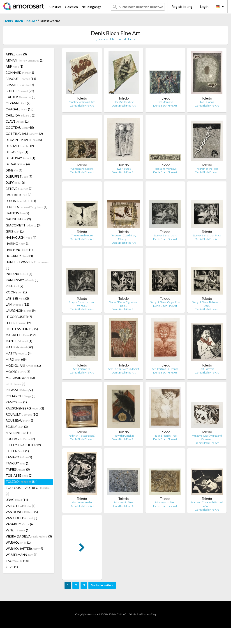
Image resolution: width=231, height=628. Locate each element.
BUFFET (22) (20, 91)
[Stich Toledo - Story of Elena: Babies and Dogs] (207, 274)
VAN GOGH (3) (21, 518)
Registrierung (181, 7)
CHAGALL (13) (19, 109)
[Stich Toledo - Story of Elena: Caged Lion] (165, 274)
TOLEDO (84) (21, 481)
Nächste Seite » (102, 585)
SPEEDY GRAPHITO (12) (23, 445)
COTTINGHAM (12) (24, 134)
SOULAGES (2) (20, 439)
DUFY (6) (15, 182)
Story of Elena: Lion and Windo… (82, 303)
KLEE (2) (14, 286)
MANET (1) (19, 341)
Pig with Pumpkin (123, 435)
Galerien (71, 7)
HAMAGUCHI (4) (21, 237)
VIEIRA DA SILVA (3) (29, 536)
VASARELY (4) (20, 524)
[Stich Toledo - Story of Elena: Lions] (165, 207)
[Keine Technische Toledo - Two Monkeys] (165, 73)
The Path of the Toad (206, 168)
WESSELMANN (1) (21, 555)
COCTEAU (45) (20, 127)
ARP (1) (14, 66)
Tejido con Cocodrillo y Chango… (123, 237)
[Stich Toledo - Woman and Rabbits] (82, 140)
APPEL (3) (16, 54)
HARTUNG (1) (19, 250)
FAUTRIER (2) (18, 195)
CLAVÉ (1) (17, 121)
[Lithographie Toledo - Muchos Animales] (82, 474)
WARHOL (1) (18, 542)
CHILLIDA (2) (20, 115)
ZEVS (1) (12, 567)
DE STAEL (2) (20, 146)
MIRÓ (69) (16, 359)
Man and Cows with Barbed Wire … (207, 504)
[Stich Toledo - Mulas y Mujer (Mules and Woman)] (207, 407)
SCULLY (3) (17, 426)
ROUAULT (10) (22, 414)
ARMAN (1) (25, 60)
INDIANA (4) (19, 274)
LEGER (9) (18, 323)
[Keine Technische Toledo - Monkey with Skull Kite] (82, 73)
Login (204, 7)
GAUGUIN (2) (18, 219)
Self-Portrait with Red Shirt (123, 369)
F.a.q (153, 614)
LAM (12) (17, 304)
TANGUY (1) (18, 463)
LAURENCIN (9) (21, 310)
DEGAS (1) (17, 152)
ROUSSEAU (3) (20, 420)
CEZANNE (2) (18, 103)
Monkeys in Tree (123, 502)
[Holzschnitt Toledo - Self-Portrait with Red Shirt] (123, 340)
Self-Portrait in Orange (165, 369)
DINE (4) (14, 170)
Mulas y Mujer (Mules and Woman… (207, 437)
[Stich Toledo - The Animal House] (82, 207)
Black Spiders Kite (123, 102)
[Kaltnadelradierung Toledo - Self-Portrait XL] (82, 340)
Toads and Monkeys (165, 168)
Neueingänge (91, 7)
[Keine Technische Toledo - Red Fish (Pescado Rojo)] (82, 407)
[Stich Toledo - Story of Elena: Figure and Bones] (123, 274)
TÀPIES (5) (18, 469)
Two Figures (124, 168)
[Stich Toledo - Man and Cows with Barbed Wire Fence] (207, 474)
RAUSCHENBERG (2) (25, 408)
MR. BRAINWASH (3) (20, 378)
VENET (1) (18, 530)
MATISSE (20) (19, 347)
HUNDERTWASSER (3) (28, 265)
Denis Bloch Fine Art (20, 21)
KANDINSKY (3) (22, 280)
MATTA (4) (19, 353)
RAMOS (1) (16, 402)
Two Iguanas (207, 102)
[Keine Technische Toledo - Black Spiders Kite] (124, 73)
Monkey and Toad (165, 502)
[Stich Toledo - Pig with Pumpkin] (123, 407)
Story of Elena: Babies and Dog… (207, 303)
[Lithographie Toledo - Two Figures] (123, 140)
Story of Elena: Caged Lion (165, 302)
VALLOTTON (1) (20, 506)
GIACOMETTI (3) (23, 225)
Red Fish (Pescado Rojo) (82, 435)
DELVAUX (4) (18, 164)
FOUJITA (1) (26, 207)
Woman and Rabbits (81, 168)
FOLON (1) (21, 201)
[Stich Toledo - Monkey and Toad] (165, 474)
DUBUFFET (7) (19, 176)
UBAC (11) (17, 500)
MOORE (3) (18, 371)
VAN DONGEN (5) (22, 512)
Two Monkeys (165, 102)
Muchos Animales (82, 502)
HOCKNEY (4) (19, 256)
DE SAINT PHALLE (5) (24, 140)
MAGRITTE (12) (21, 335)
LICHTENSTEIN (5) (22, 329)
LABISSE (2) (17, 298)
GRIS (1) (15, 231)
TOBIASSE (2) (19, 475)
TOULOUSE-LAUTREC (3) (28, 491)
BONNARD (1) (20, 72)
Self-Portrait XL (82, 369)
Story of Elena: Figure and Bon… (123, 303)
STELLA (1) (17, 451)
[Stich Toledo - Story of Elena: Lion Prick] (207, 207)
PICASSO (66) (19, 390)
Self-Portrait (207, 369)
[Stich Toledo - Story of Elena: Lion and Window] (82, 274)
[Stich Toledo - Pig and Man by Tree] (165, 407)
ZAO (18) (17, 561)
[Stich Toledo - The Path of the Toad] (207, 140)
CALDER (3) (20, 97)
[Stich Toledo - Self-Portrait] (207, 340)
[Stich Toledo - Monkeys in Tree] (123, 474)
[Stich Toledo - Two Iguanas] (206, 73)
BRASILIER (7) (20, 85)
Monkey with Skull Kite (82, 102)
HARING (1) (18, 243)
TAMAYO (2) (19, 457)
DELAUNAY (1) (20, 158)
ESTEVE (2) (19, 188)
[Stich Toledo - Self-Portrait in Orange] (165, 340)
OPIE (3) (15, 384)
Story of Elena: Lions (165, 235)
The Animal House (82, 235)
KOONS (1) (16, 292)
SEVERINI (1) (18, 433)
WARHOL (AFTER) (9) (24, 548)
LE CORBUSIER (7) (19, 317)
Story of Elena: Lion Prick (207, 235)
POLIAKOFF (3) (20, 396)
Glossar (144, 614)
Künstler (55, 7)
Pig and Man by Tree (165, 435)
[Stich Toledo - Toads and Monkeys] (165, 140)
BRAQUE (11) (21, 79)
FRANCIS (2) (17, 213)
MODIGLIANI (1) (23, 365)
